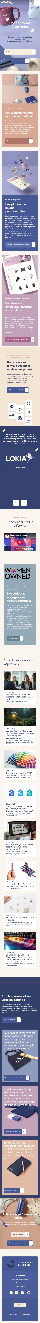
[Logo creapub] (8, 3)
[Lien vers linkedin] (22, 1292)
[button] (16, 503)
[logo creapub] (11, 1264)
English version (26, 1315)
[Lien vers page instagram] (28, 1292)
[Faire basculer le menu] (36, 3)
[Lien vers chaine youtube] (16, 1292)
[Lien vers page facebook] (11, 1292)
